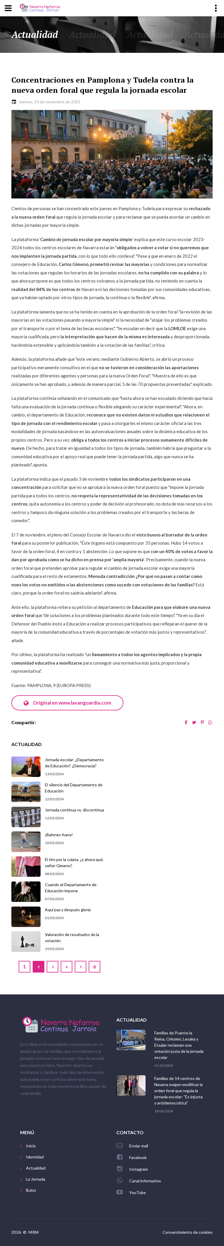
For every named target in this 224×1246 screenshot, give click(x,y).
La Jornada (35, 1179)
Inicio (31, 1145)
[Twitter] (194, 722)
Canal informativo (145, 1180)
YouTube (137, 1192)
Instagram (138, 1169)
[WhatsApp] (210, 722)
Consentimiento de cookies (187, 1232)
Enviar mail (138, 1145)
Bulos (31, 1190)
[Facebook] (185, 722)
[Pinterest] (202, 722)
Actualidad (36, 1167)
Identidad (35, 1156)
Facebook (138, 1157)
